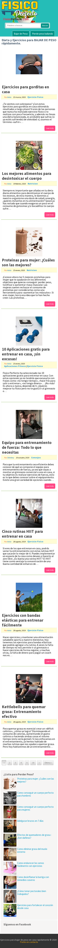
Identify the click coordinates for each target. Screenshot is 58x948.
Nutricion (33, 183)
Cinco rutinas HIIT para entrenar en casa (22, 534)
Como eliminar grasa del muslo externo (32, 850)
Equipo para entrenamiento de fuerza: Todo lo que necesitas (27, 447)
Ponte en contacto (29, 942)
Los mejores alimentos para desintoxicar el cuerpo (26, 176)
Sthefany (10, 457)
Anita (9, 97)
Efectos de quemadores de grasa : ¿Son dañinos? (34, 836)
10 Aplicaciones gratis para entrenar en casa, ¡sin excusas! (26, 354)
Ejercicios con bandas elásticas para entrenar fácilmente (22, 620)
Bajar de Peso (21, 33)
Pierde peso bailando (42, 33)
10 (33, 762)
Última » (48, 762)
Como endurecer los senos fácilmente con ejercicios (30, 864)
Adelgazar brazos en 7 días (30, 820)
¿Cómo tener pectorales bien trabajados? (31, 893)
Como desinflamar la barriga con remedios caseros (33, 878)
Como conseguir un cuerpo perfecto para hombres (35, 794)
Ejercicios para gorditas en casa (25, 89)
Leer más (50, 128)
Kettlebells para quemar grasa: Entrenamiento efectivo (24, 711)
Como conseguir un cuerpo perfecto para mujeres (35, 808)
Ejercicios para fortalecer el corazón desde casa (35, 907)
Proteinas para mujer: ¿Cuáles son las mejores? (28, 262)
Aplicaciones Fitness (15, 366)
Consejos (36, 457)
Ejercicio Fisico (35, 97)
